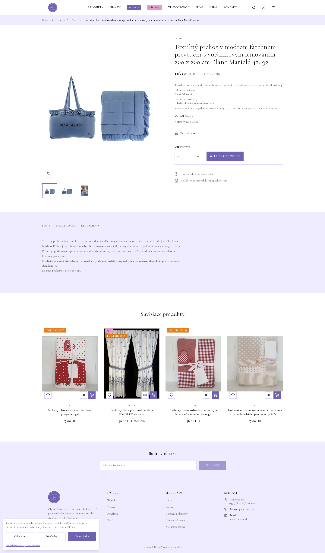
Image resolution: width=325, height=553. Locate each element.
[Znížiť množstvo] (178, 156)
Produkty (60, 20)
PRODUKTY (95, 7)
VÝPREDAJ (154, 7)
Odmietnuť (20, 536)
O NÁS (213, 7)
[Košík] (273, 7)
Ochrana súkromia (175, 520)
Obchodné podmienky (177, 513)
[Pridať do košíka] (92, 395)
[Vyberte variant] (277, 395)
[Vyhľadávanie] (254, 7)
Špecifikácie (65, 225)
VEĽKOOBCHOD (179, 7)
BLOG (199, 7)
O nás (169, 500)
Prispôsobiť (51, 536)
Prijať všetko (82, 536)
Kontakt (170, 507)
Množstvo (182, 147)
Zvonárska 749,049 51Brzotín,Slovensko (242, 501)
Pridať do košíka (227, 156)
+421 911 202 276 (246, 509)
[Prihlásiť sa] (263, 7)
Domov (45, 20)
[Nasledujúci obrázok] (150, 108)
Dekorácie (112, 507)
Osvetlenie (112, 513)
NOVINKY (134, 7)
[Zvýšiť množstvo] (198, 156)
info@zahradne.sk (238, 519)
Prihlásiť (212, 465)
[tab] (49, 190)
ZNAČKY (115, 7)
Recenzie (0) (90, 225)
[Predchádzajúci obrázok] (48, 108)
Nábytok (111, 500)
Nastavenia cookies (175, 526)
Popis (46, 225)
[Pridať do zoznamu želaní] (48, 173)
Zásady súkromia (32, 545)
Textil (74, 20)
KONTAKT (230, 7)
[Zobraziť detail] (83, 395)
